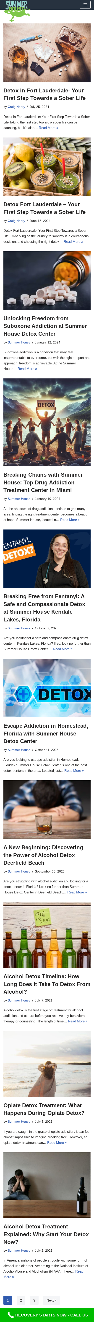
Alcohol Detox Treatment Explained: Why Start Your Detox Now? (46, 1234)
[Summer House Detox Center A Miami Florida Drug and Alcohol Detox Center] (17, 11)
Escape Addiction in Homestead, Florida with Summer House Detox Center (45, 733)
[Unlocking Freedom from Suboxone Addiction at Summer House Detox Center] (47, 280)
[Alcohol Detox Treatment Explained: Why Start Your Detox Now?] (47, 1185)
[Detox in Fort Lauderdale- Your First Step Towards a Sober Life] (47, 52)
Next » (51, 1300)
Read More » (48, 128)
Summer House (19, 342)
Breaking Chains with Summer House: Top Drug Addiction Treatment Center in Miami (43, 482)
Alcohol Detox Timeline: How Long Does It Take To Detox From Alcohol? (46, 984)
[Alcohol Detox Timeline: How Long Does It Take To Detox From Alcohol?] (47, 935)
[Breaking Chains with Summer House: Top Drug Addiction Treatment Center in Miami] (47, 422)
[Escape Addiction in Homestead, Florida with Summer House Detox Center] (47, 688)
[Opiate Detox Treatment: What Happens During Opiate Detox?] (47, 1064)
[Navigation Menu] (85, 5)
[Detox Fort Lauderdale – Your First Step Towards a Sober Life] (47, 166)
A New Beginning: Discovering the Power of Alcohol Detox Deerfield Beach (43, 855)
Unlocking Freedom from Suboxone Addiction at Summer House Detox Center (45, 326)
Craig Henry (16, 107)
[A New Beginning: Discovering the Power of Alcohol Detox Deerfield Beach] (47, 809)
